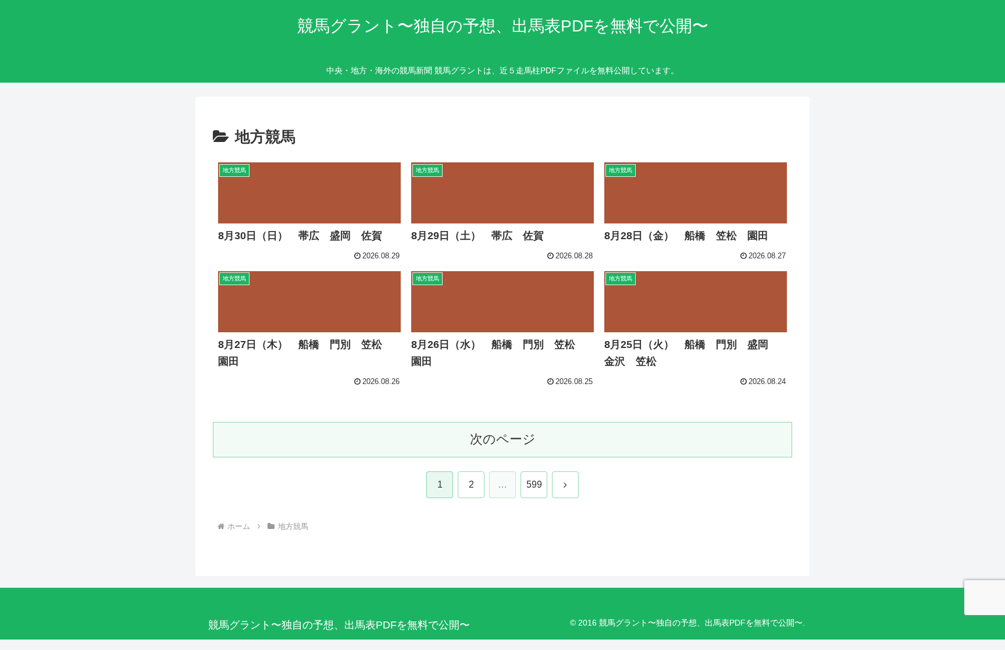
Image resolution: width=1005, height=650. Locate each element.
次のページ (503, 439)
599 (534, 484)
